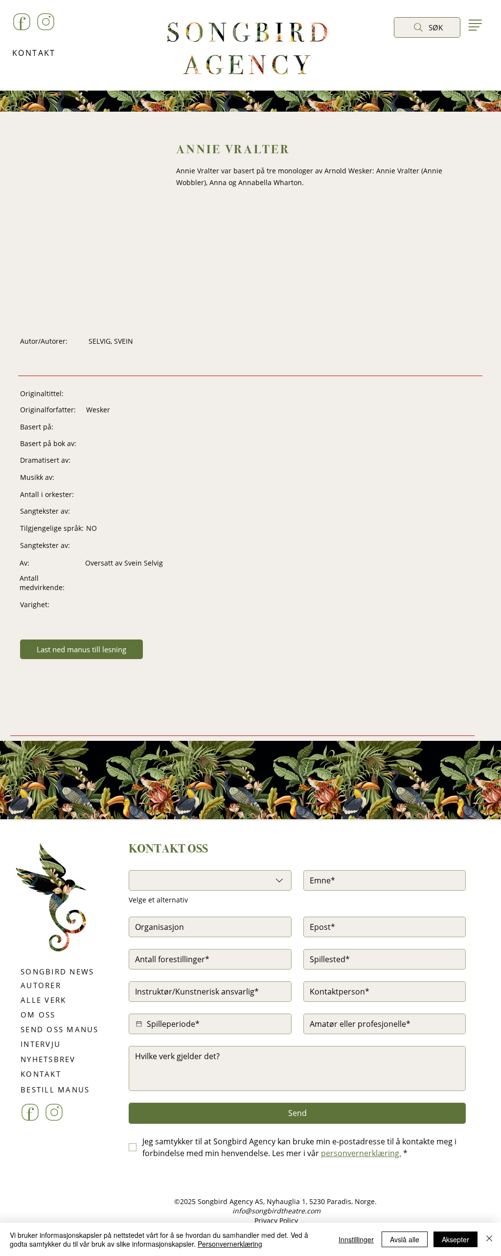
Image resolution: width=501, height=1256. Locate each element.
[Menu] (475, 25)
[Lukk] (489, 1239)
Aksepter (455, 1239)
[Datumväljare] (139, 1024)
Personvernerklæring (230, 1244)
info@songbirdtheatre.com (276, 1210)
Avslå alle (404, 1239)
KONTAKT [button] (34, 52)
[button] (404, 50)
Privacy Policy (276, 1220)
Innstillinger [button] (356, 1239)
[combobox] (210, 880)
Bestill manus (281, 839)
